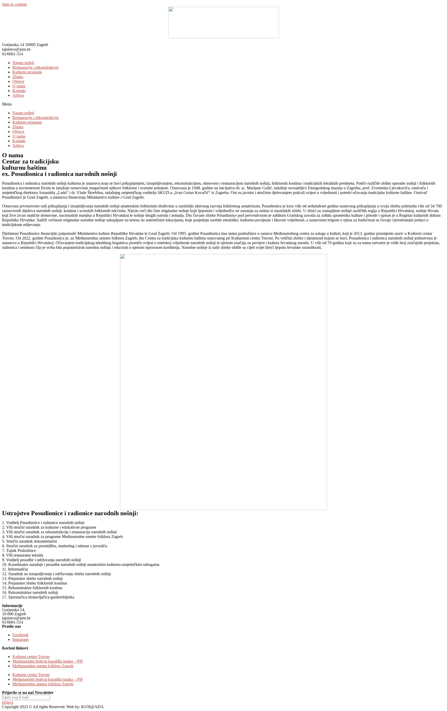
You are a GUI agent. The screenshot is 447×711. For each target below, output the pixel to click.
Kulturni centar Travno (31, 656)
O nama (18, 86)
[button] (223, 104)
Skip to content (14, 4)
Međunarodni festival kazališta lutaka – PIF (47, 661)
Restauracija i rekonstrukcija (35, 67)
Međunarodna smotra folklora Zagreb (42, 666)
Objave (18, 81)
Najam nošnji (23, 63)
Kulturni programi (27, 72)
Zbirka (17, 76)
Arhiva (18, 95)
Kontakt (19, 90)
